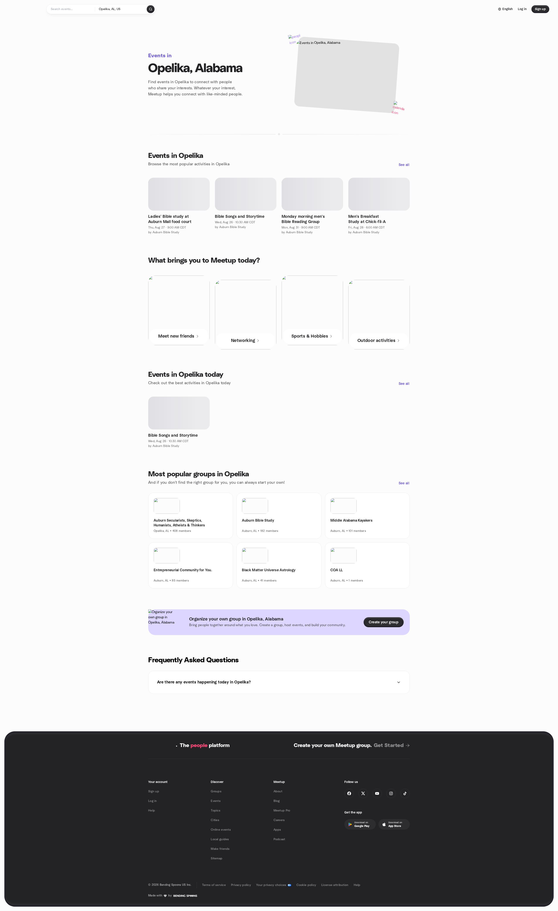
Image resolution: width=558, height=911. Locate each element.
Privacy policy (241, 885)
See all (404, 165)
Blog (277, 801)
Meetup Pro (282, 810)
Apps (277, 829)
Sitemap (216, 858)
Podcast (279, 839)
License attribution (334, 885)
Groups (216, 791)
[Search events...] (151, 9)
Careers (279, 820)
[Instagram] (391, 793)
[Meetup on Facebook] (349, 793)
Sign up (153, 791)
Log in (152, 801)
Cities (215, 820)
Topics (215, 810)
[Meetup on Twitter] (363, 793)
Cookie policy (306, 885)
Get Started (389, 745)
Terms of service (214, 885)
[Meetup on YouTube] (377, 793)
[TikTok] (405, 793)
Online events (221, 829)
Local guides (220, 839)
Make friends (220, 848)
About (278, 791)
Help (151, 810)
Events (216, 801)
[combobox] (121, 9)
